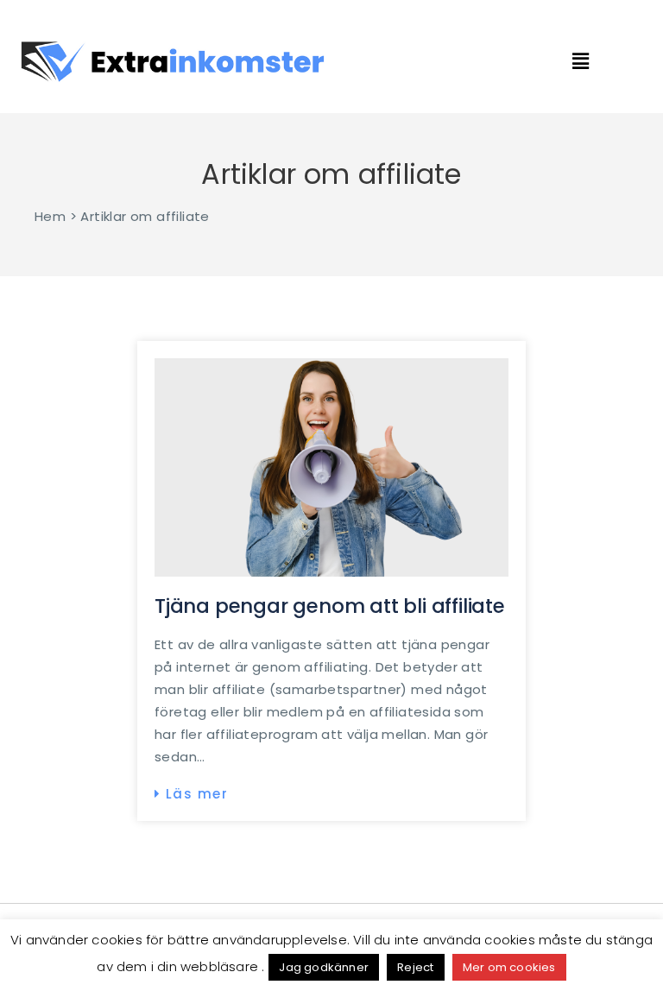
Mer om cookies (509, 967)
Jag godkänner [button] (324, 967)
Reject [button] (415, 967)
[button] (606, 61)
